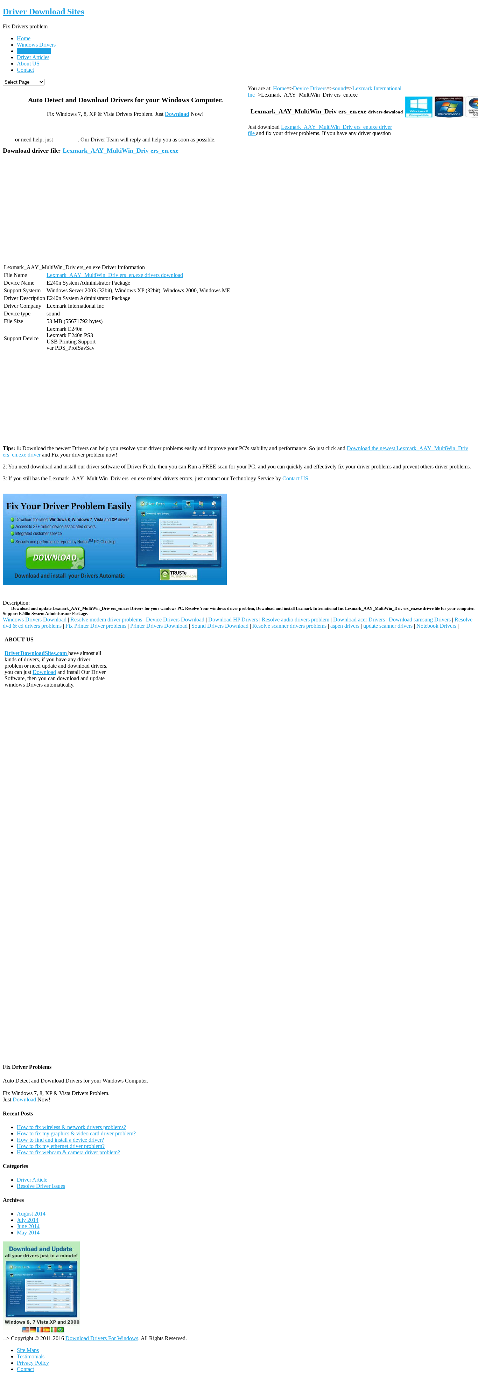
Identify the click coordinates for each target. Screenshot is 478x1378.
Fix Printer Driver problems (95, 626)
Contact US (294, 478)
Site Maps (28, 1350)
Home (23, 38)
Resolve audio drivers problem (295, 619)
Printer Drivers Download (159, 626)
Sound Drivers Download (219, 626)
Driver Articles (33, 57)
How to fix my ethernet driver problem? (61, 1146)
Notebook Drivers (436, 626)
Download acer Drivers (359, 619)
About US (28, 64)
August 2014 (31, 1214)
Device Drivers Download (175, 619)
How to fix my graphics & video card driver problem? (76, 1133)
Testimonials (30, 1356)
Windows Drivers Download (34, 619)
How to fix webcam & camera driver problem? (68, 1152)
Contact (25, 70)
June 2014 (28, 1226)
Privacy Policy (33, 1363)
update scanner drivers (388, 626)
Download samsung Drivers (420, 619)
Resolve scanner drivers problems (289, 626)
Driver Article (32, 1180)
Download (177, 114)
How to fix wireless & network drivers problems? (71, 1127)
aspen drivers (344, 626)
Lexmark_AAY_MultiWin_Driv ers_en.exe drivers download (115, 275)
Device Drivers (33, 51)
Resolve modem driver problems (106, 619)
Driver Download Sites (43, 11)
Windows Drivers (36, 45)
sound (339, 88)
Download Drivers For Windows (101, 1338)
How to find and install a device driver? (60, 1140)
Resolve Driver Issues (41, 1186)
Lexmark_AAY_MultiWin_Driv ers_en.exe (119, 150)
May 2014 (28, 1233)
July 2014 (27, 1220)
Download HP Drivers (233, 619)
